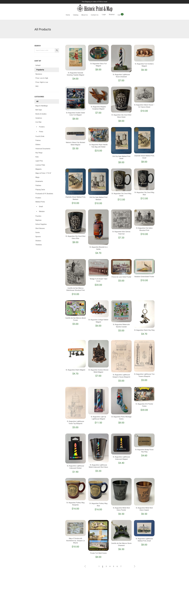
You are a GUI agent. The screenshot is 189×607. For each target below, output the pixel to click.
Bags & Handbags (41, 106)
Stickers (38, 241)
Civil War (38, 122)
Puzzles (38, 216)
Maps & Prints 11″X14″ (43, 173)
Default (37, 65)
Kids (37, 157)
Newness (38, 74)
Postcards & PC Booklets (44, 194)
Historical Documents (42, 149)
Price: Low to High (41, 78)
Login (104, 14)
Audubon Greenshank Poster (144, 277)
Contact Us (94, 15)
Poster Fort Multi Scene (98, 553)
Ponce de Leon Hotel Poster (121, 277)
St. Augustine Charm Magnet (75, 370)
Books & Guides (40, 114)
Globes (37, 144)
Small (41, 206)
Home (68, 15)
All (37, 101)
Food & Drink (39, 136)
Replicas (38, 220)
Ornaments (39, 181)
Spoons (38, 236)
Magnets (38, 169)
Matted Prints (40, 202)
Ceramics (38, 118)
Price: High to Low (41, 82)
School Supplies (41, 224)
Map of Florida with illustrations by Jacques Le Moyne (75, 541)
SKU (36, 86)
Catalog (75, 15)
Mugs (37, 177)
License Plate (40, 165)
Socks (37, 232)
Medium (42, 211)
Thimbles (38, 245)
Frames (38, 140)
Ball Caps (38, 110)
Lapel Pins (39, 161)
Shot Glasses (40, 228)
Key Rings (38, 153)
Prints (41, 132)
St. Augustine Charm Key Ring (144, 330)
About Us (84, 15)
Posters (42, 127)
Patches (38, 185)
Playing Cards (40, 190)
